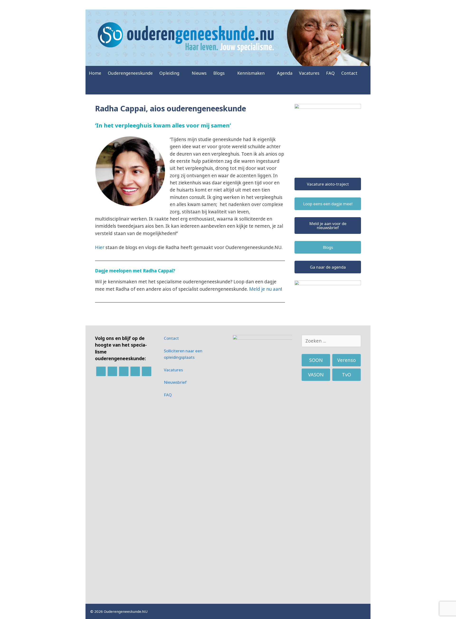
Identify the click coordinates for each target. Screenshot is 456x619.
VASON (316, 374)
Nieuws (199, 73)
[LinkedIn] (101, 371)
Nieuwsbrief (175, 382)
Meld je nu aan (265, 289)
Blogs (219, 73)
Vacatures (309, 73)
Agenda (284, 73)
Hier (99, 247)
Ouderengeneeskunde (130, 73)
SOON (316, 360)
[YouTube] (146, 371)
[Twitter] (123, 371)
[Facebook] (112, 371)
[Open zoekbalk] (364, 87)
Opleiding (169, 73)
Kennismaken (251, 73)
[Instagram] (135, 371)
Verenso (346, 360)
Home (95, 73)
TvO (346, 374)
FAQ (330, 73)
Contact (349, 73)
